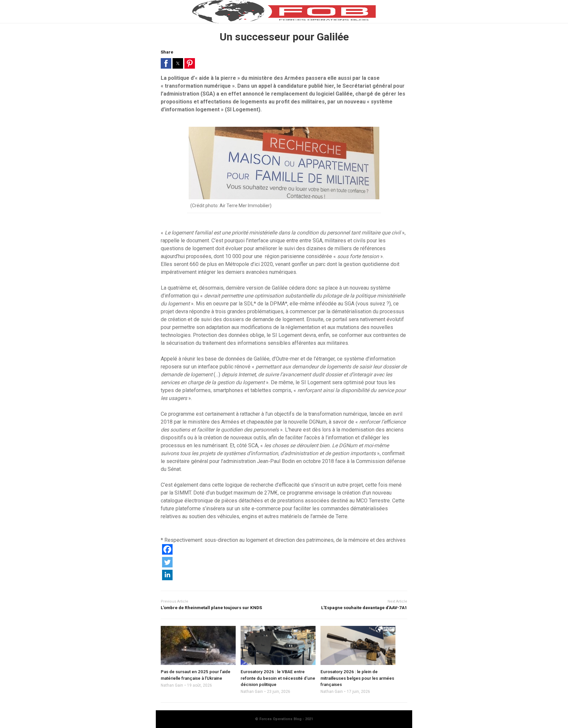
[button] (166, 63)
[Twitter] (167, 566)
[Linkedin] (167, 578)
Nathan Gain (172, 685)
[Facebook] (167, 553)
